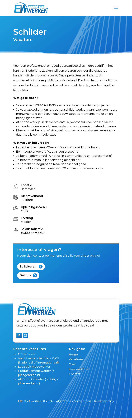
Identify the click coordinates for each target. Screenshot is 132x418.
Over (72, 364)
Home (73, 354)
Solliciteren (28, 266)
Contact (74, 374)
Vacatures (76, 359)
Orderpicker (26, 354)
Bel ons (25, 275)
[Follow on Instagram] (25, 335)
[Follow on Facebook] (19, 335)
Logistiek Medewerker (34, 366)
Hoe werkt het (79, 369)
